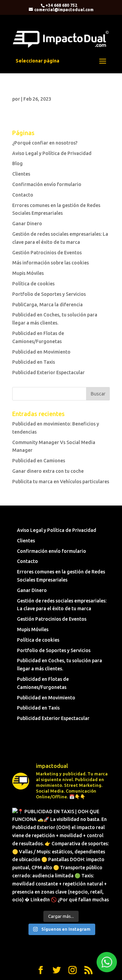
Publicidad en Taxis (33, 362)
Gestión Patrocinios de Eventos (47, 252)
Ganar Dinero (27, 223)
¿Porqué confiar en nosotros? (45, 143)
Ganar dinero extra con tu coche (48, 471)
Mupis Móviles (28, 273)
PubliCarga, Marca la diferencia (47, 304)
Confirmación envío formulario (46, 184)
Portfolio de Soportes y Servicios (49, 294)
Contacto (22, 195)
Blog (17, 163)
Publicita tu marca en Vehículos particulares (60, 481)
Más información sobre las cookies (50, 262)
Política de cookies (33, 283)
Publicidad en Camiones (38, 460)
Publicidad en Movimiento (41, 352)
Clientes (21, 174)
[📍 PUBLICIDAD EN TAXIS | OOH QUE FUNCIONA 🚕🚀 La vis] (61, 856)
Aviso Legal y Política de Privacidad (52, 153)
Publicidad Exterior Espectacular (48, 372)
